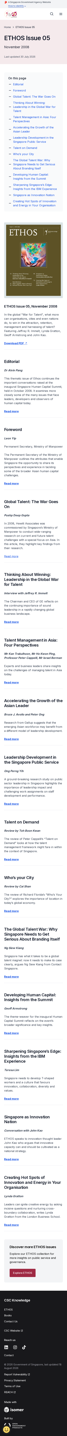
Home (7, 27)
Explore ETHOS (22, 1272)
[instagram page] (15, 1347)
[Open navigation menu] (61, 14)
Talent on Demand (25, 148)
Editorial (18, 84)
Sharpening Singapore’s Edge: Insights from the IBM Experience (35, 187)
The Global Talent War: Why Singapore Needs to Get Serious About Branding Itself (34, 164)
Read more (11, 556)
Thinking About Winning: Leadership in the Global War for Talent (34, 107)
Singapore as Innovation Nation (33, 195)
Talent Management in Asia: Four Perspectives (34, 119)
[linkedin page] (6, 1347)
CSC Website (12, 1330)
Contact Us (11, 1321)
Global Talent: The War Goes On (34, 96)
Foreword (19, 90)
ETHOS (8, 1309)
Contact (9, 1355)
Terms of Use (12, 1386)
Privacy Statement (15, 1380)
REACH (8, 1392)
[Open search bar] (52, 14)
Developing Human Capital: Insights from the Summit (30, 176)
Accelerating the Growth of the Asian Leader (33, 129)
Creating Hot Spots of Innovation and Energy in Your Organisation (34, 203)
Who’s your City (23, 154)
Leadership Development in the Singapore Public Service (33, 139)
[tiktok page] (24, 1347)
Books (8, 1315)
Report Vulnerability (15, 1374)
